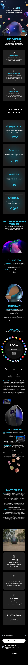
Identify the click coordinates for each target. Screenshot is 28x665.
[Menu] (26, 1)
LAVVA (14, 654)
